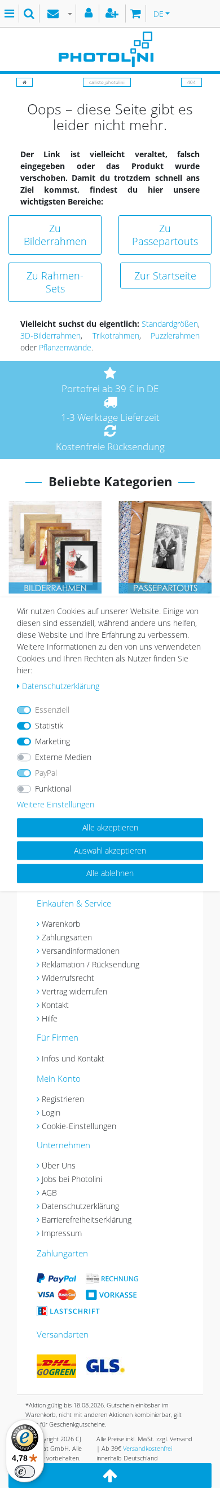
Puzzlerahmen (175, 335)
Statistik (49, 725)
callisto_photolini (107, 82)
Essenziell (52, 709)
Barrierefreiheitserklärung (86, 1219)
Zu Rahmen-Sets (55, 282)
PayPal (46, 772)
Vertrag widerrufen (74, 991)
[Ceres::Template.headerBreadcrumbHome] (25, 82)
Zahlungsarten (67, 937)
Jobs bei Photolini (72, 1179)
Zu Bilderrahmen (55, 234)
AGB (49, 1192)
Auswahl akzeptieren (110, 850)
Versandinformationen (81, 950)
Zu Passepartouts (165, 234)
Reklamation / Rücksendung (90, 964)
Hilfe (50, 1018)
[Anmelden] (90, 14)
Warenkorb (61, 923)
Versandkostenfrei (147, 1448)
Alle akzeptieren (110, 827)
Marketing (52, 741)
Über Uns (59, 1165)
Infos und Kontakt (73, 1058)
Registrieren (63, 1099)
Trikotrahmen (116, 335)
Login (51, 1112)
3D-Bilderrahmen (50, 335)
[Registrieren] (113, 14)
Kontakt (55, 1005)
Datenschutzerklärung (80, 1206)
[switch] (25, 1471)
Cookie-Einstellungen (79, 1126)
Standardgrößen (170, 323)
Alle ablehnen (110, 873)
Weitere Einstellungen (55, 804)
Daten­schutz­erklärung (60, 686)
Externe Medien (63, 757)
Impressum (62, 1233)
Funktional (53, 788)
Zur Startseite (165, 275)
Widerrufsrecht (68, 977)
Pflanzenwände (65, 347)
